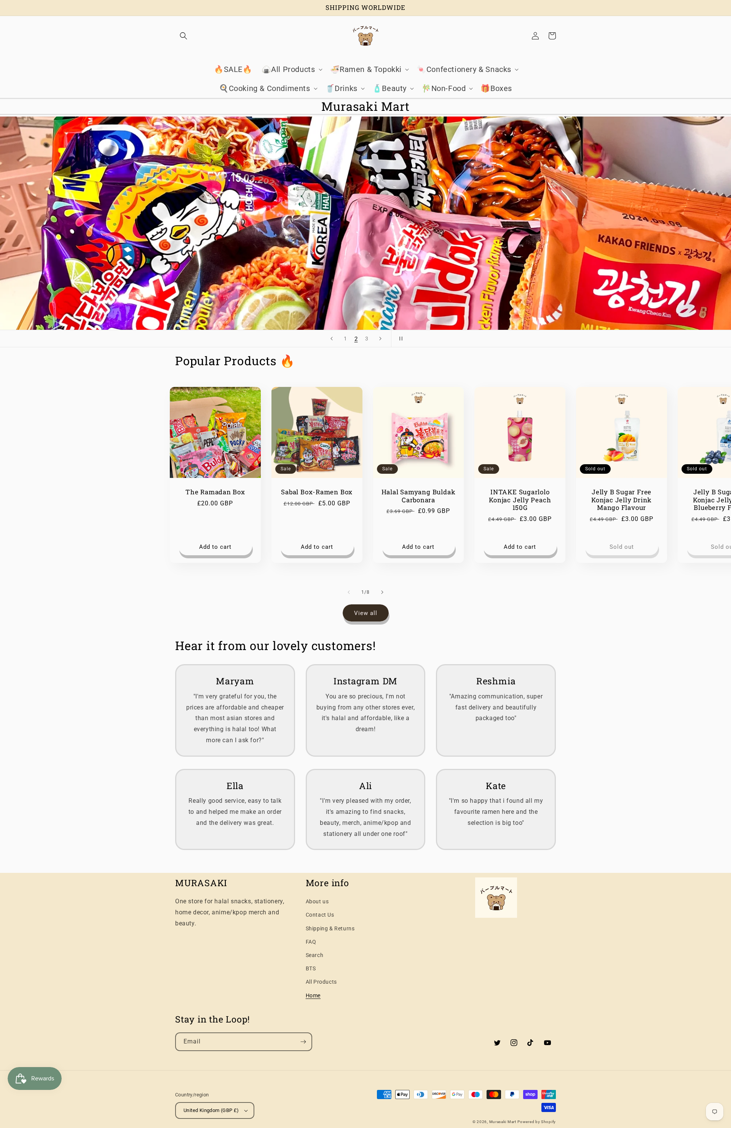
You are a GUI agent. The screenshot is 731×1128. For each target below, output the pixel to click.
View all (365, 613)
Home (313, 995)
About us (317, 901)
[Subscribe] (303, 1041)
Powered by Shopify (536, 1122)
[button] (183, 35)
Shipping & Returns (330, 928)
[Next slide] (380, 338)
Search (315, 955)
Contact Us (320, 915)
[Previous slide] (331, 338)
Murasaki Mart (502, 1122)
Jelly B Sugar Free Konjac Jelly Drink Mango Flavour (621, 500)
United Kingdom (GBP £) (211, 1110)
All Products (321, 982)
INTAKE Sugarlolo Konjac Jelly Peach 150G (520, 500)
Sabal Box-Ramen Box (317, 492)
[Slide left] (348, 592)
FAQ (311, 942)
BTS (311, 968)
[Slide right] (382, 592)
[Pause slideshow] (399, 338)
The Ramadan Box (215, 492)
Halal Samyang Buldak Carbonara (418, 496)
